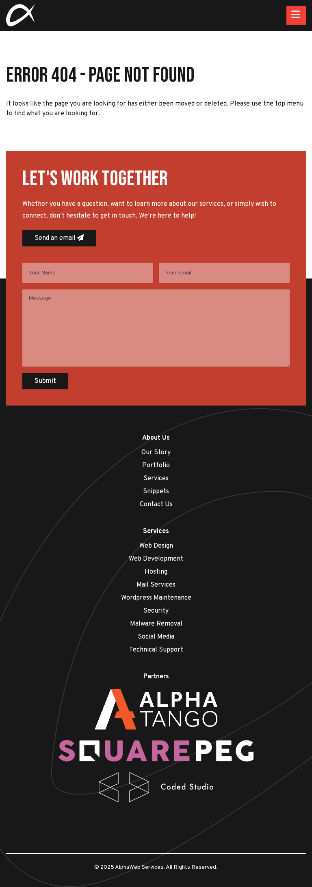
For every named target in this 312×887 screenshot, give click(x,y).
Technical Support (156, 650)
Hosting (156, 572)
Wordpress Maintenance (156, 598)
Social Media (156, 637)
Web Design (156, 546)
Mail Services (156, 585)
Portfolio (156, 466)
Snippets (156, 492)
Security (156, 611)
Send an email (56, 238)
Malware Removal (156, 624)
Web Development (156, 559)
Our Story (156, 453)
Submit (45, 381)
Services (156, 479)
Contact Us (156, 505)
